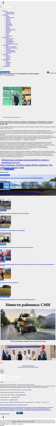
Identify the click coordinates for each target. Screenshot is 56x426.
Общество (5, 15)
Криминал (8, 62)
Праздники (8, 30)
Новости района (10, 12)
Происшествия (6, 59)
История (8, 20)
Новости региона (10, 13)
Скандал (8, 65)
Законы (7, 58)
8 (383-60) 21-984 (15, 397)
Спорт (7, 34)
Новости (5, 11)
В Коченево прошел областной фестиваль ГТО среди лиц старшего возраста (20, 185)
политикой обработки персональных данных (23, 421)
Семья (7, 33)
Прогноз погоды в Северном (28, 365)
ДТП (7, 61)
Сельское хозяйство (11, 51)
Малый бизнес (9, 42)
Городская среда (10, 38)
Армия (7, 16)
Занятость (8, 49)
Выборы (8, 55)
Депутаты (8, 57)
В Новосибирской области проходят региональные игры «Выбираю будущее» (16, 247)
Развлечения (9, 36)
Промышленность (10, 50)
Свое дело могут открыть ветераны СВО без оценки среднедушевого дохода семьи (21, 192)
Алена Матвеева (10, 75)
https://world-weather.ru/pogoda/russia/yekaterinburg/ (28, 367)
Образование (9, 24)
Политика (5, 54)
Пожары (8, 63)
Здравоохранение (10, 41)
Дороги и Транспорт (11, 46)
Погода (7, 26)
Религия (8, 32)
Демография (9, 40)
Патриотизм (9, 25)
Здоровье (8, 18)
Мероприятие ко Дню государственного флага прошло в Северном (14, 213)
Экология (8, 53)
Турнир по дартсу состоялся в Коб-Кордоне (9, 282)
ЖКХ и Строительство (11, 47)
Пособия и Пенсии (10, 29)
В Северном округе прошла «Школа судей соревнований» (12, 230)
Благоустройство (10, 17)
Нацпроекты (6, 37)
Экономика (6, 45)
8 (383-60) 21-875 (13, 399)
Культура (8, 21)
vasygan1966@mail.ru (21, 394)
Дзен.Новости (6, 66)
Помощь (8, 28)
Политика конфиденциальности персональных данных (13, 404)
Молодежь (8, 22)
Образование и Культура (12, 43)
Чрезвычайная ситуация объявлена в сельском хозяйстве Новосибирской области (21, 178)
